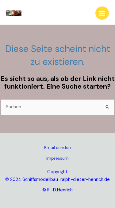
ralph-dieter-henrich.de (85, 179)
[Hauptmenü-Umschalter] (102, 13)
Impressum (57, 158)
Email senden (57, 147)
